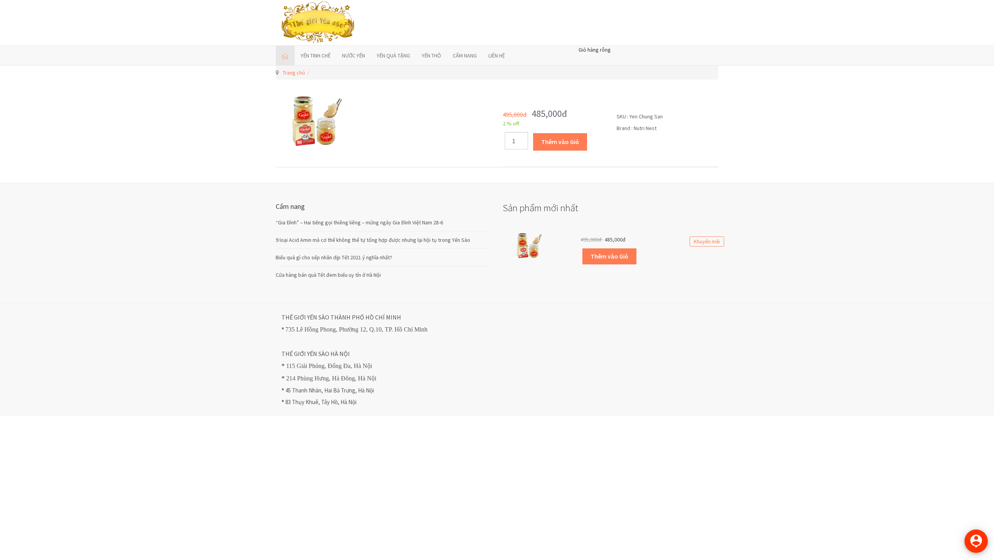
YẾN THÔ (431, 55)
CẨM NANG (465, 55)
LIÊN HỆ (496, 55)
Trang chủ (294, 72)
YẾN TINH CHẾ (315, 55)
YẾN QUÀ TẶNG (393, 55)
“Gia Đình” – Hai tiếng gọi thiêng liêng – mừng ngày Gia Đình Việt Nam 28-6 (359, 222)
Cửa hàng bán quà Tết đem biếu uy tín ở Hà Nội (328, 274)
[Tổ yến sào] (318, 22)
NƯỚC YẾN (353, 55)
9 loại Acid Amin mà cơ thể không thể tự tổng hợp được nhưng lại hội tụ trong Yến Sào (373, 239)
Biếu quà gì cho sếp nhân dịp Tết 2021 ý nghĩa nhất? (334, 257)
